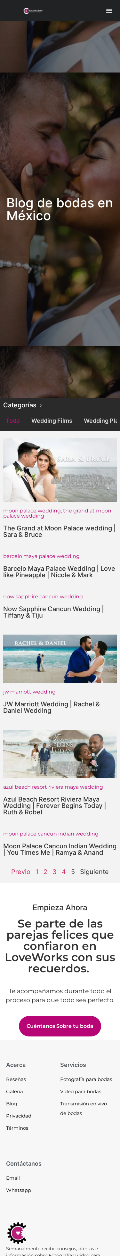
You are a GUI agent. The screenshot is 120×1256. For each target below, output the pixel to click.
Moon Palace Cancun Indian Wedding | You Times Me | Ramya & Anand (59, 849)
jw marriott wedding (29, 692)
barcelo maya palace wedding (41, 556)
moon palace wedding (32, 511)
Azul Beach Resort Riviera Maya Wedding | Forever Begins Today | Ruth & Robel (54, 805)
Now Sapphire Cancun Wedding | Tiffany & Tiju (53, 612)
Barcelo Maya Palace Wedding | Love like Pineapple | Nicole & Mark (59, 572)
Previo (20, 872)
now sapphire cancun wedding (43, 597)
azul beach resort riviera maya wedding (53, 787)
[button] (109, 10)
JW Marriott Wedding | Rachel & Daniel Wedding (51, 707)
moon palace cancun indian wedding (51, 834)
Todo (13, 420)
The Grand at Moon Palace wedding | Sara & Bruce (59, 531)
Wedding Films (51, 420)
